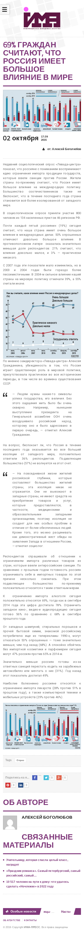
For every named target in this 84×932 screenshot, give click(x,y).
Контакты (30, 920)
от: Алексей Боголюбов (63, 149)
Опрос (20, 760)
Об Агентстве (12, 920)
